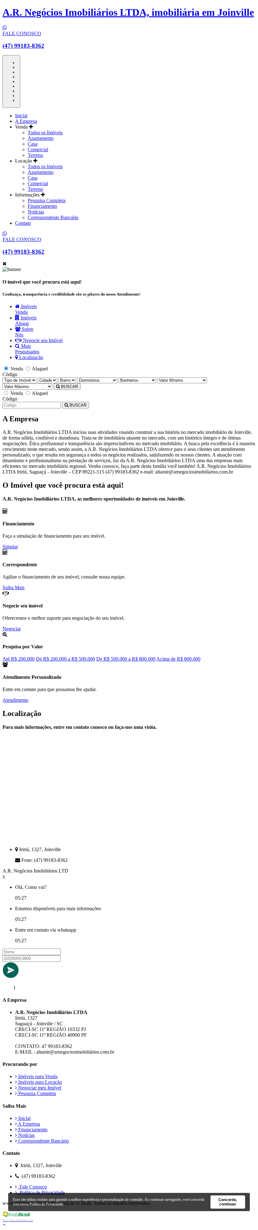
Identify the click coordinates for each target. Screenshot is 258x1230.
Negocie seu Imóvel (42, 340)
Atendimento (15, 700)
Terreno (35, 155)
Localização (30, 357)
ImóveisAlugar (25, 320)
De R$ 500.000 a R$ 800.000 (125, 659)
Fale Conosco (32, 1186)
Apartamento (40, 138)
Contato (23, 223)
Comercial (38, 149)
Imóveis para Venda (37, 1076)
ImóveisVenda (26, 309)
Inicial (21, 115)
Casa (32, 144)
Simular (10, 546)
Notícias (36, 211)
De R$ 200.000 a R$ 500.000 (65, 659)
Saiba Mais (14, 587)
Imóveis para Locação (39, 1082)
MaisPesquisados (27, 348)
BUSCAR (69, 386)
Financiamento (42, 206)
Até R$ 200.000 (19, 659)
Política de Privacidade (41, 1192)
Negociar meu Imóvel (39, 1087)
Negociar (12, 628)
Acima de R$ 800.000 (178, 659)
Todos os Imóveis (45, 132)
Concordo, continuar (227, 1202)
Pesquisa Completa (46, 200)
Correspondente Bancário (53, 217)
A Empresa (26, 121)
